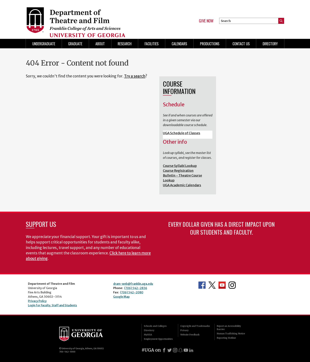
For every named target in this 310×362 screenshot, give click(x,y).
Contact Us (241, 43)
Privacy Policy (37, 301)
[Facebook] (164, 350)
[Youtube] (186, 350)
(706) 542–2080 (131, 292)
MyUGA (148, 334)
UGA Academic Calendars (182, 185)
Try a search (134, 76)
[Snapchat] (180, 350)
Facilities (152, 43)
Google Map (121, 296)
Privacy (184, 330)
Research (124, 43)
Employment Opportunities (158, 339)
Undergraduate (43, 43)
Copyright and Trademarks (195, 326)
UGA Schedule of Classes (181, 133)
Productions (209, 43)
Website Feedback (189, 334)
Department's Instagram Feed (232, 285)
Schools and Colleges (155, 326)
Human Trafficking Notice (231, 333)
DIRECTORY (270, 43)
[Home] (88, 17)
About (100, 43)
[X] (169, 350)
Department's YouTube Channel (222, 285)
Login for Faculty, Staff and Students (52, 305)
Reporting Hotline (226, 337)
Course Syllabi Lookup (180, 166)
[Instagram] (175, 350)
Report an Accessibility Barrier (229, 328)
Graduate (75, 43)
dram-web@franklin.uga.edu (133, 283)
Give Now (206, 20)
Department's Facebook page (202, 285)
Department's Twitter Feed (212, 285)
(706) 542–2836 (135, 288)
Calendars (179, 43)
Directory (149, 330)
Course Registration (178, 171)
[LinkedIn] (191, 350)
